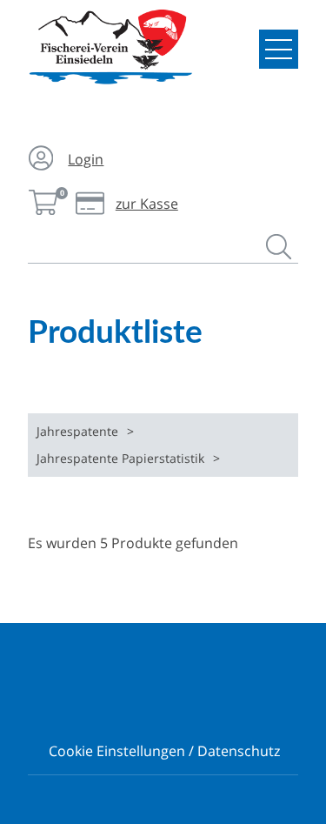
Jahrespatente (77, 431)
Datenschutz (238, 750)
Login (85, 159)
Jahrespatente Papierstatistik (120, 458)
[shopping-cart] (44, 204)
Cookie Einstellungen (117, 750)
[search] (281, 251)
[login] (44, 159)
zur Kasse (126, 204)
